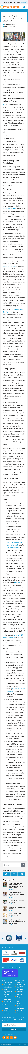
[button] (24, 7)
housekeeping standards (9, 209)
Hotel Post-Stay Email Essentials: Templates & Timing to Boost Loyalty (17, 921)
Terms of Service (23, 1044)
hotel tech (17, 583)
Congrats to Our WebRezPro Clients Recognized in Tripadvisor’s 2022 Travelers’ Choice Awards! (16, 885)
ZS (3, 105)
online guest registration (13, 548)
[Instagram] (11, 1037)
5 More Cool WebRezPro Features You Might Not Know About (16, 894)
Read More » (12, 889)
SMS (13, 606)
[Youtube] (15, 1037)
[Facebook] (7, 1037)
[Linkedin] (3, 1037)
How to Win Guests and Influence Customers (15, 914)
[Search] (23, 865)
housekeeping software (9, 266)
